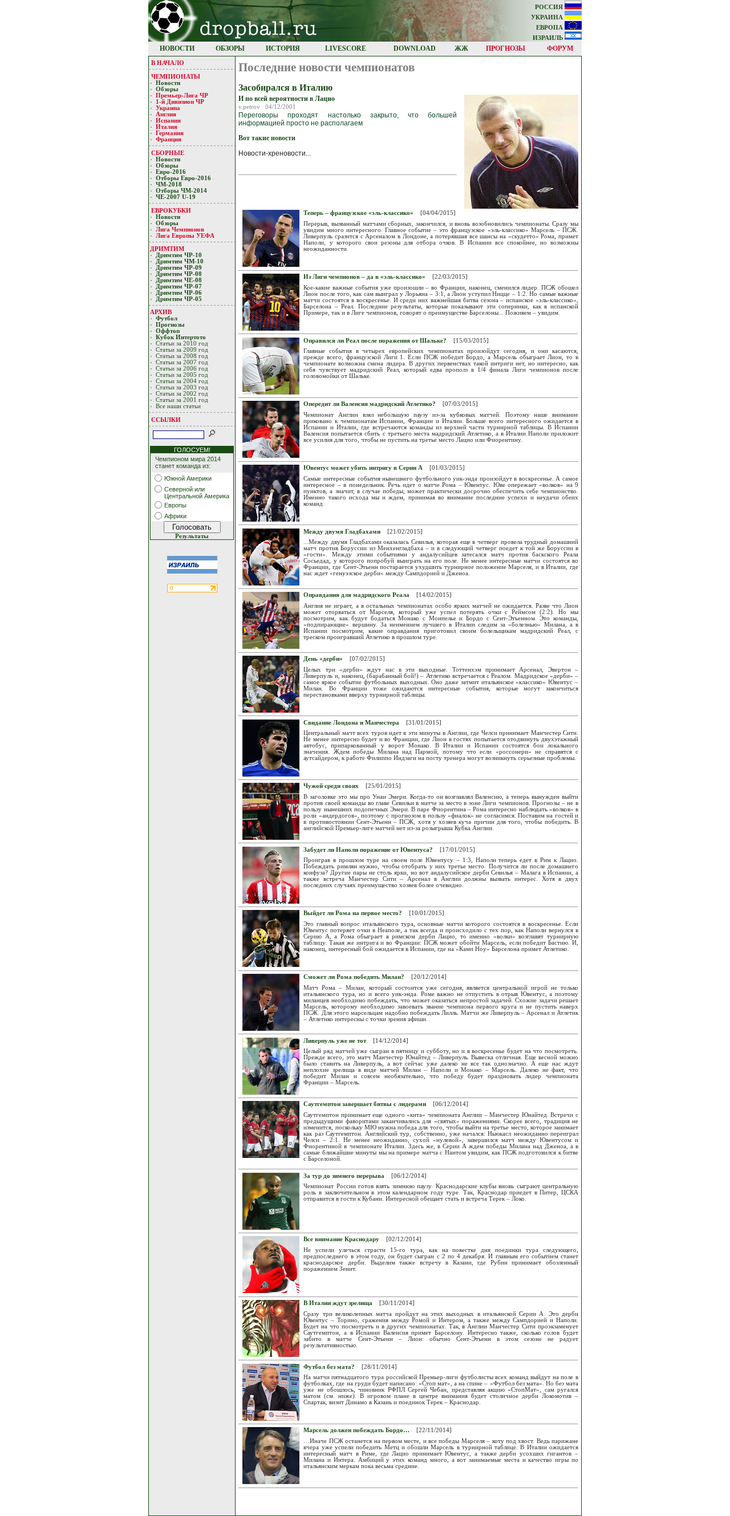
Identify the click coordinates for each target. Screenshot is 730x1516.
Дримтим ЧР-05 (179, 299)
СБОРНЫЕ (167, 152)
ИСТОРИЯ (283, 48)
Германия (170, 133)
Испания (168, 120)
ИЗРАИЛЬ (549, 38)
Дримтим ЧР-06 (179, 293)
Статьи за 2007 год (182, 362)
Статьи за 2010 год (182, 343)
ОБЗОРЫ (230, 48)
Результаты (192, 536)
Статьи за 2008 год (182, 356)
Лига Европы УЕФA (186, 236)
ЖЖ (461, 48)
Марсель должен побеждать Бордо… (356, 1430)
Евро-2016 (171, 172)
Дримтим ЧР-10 (179, 255)
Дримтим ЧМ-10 (180, 261)
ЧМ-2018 (169, 184)
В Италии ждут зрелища (337, 1303)
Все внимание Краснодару (341, 1239)
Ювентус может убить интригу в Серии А (363, 468)
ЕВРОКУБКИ (171, 210)
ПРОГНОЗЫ (505, 48)
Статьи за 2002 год (182, 394)
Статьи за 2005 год (182, 375)
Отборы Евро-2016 (183, 178)
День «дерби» (323, 659)
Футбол (166, 318)
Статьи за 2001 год (182, 400)
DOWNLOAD (415, 48)
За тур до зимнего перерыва (343, 1176)
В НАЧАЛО (167, 62)
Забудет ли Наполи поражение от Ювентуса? (368, 850)
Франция (168, 139)
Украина (168, 108)
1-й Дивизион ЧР (181, 102)
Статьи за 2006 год (182, 368)
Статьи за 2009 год (182, 350)
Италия (166, 127)
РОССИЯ (550, 7)
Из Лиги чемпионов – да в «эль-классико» (364, 277)
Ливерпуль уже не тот (334, 1041)
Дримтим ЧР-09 (179, 268)
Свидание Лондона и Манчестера (351, 723)
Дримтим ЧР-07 (179, 286)
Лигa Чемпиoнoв (181, 229)
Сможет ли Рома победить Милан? (353, 977)
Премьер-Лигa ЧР (183, 95)
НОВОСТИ (177, 48)
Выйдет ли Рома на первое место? (352, 913)
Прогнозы (170, 325)
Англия (166, 114)
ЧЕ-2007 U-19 (176, 197)
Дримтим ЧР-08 (179, 274)
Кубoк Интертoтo (182, 337)
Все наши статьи (178, 406)
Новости (168, 83)
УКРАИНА (548, 17)
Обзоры (167, 89)
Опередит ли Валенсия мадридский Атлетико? (369, 404)
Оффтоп (168, 331)
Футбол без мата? (329, 1367)
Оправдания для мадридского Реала (356, 595)
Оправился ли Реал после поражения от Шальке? (375, 341)
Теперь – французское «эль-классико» (358, 213)
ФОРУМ (560, 48)
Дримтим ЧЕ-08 (179, 280)
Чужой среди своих (331, 786)
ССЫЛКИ (166, 419)
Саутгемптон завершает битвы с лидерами (364, 1104)
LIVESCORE (345, 48)
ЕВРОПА (550, 28)
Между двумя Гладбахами (341, 532)
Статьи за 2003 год (182, 387)
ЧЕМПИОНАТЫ (175, 76)
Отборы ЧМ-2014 (181, 191)
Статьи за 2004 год (182, 381)
